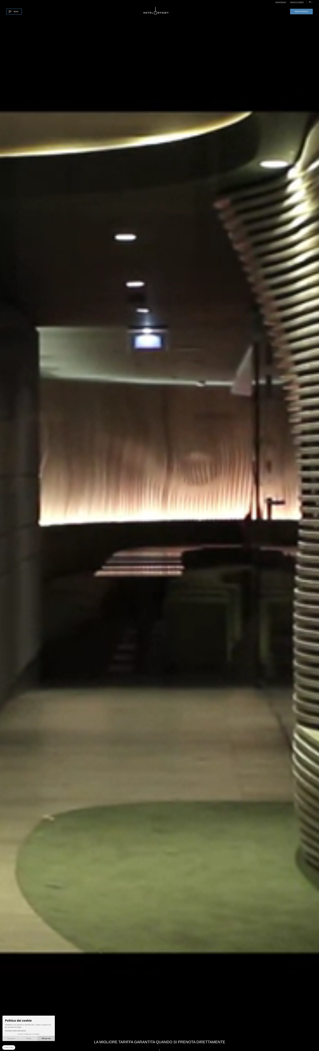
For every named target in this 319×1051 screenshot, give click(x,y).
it (312, 2)
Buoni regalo (281, 2)
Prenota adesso (301, 11)
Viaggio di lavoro (297, 2)
